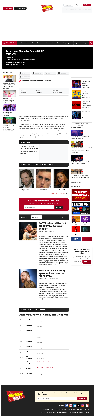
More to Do (26, 77)
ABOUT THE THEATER (28, 82)
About (52, 409)
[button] (91, 43)
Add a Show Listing (20, 8)
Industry (33, 43)
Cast (24, 73)
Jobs (42, 43)
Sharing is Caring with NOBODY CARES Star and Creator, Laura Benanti (80, 163)
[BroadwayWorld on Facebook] (66, 405)
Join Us (64, 409)
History (50, 73)
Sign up (86, 262)
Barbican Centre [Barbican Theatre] (36, 81)
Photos (63, 73)
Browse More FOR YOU (81, 124)
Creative (38, 73)
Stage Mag (66, 43)
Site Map (86, 409)
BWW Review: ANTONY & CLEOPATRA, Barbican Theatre (52, 226)
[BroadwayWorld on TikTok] (79, 405)
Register (77, 43)
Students (48, 43)
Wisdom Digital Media (60, 412)
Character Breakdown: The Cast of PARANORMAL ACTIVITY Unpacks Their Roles (81, 150)
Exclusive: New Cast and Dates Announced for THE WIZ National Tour (8, 125)
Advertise (46, 409)
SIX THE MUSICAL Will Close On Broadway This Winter (9, 110)
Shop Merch (9, 8)
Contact (58, 409)
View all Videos (76, 182)
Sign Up (59, 207)
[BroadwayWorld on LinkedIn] (74, 405)
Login (85, 43)
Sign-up (78, 5)
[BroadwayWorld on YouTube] (87, 405)
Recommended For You (78, 76)
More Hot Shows (76, 238)
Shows (27, 43)
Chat (38, 43)
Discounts (87, 239)
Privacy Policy (84, 412)
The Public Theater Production (46, 362)
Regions (79, 409)
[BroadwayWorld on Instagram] (70, 405)
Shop (53, 43)
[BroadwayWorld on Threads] (83, 405)
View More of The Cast (58, 193)
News (22, 43)
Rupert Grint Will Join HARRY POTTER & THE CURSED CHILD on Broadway (9, 82)
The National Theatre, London (45, 367)
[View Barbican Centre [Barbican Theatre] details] (44, 105)
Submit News (72, 409)
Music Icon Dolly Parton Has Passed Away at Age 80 (8, 97)
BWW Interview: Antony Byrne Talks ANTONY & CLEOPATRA (52, 273)
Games (59, 43)
